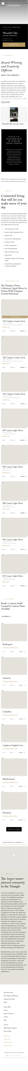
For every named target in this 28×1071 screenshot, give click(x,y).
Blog (5, 1020)
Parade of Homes (9, 1013)
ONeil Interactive (21, 1057)
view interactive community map (14, 842)
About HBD (7, 1007)
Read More (5, 102)
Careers (6, 1024)
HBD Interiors (8, 1042)
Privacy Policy (8, 1031)
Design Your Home (9, 999)
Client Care (7, 1039)
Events (6, 1010)
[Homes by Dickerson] (14, 4)
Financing (6, 1036)
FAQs (5, 1002)
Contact (6, 1017)
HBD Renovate (8, 1045)
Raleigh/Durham (16, 27)
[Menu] (3, 3)
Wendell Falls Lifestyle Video (13, 124)
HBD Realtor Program (10, 1028)
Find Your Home (7, 27)
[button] (14, 856)
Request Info (14, 44)
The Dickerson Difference (11, 996)
